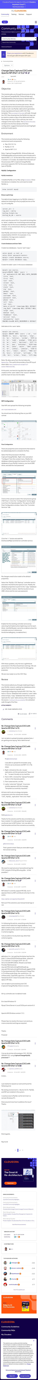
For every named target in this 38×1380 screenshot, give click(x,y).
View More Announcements (19, 1224)
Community (5, 14)
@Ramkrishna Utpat (12, 759)
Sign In (5, 22)
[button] (19, 388)
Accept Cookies (25, 1376)
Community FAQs (8, 1330)
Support (29, 14)
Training (13, 14)
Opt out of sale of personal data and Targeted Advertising (18, 1370)
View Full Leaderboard (19, 1289)
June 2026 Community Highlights (11, 1204)
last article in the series (29, 121)
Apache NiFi (13, 76)
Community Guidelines (10, 1327)
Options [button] (7, 65)
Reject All (12, 1376)
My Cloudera (6, 1334)
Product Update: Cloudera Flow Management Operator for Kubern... (17, 1214)
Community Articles (8, 61)
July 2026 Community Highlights (11, 1199)
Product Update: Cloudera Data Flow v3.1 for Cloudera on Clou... (19, 1220)
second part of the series (17, 113)
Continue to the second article (17, 700)
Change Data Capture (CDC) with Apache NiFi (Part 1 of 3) (16, 71)
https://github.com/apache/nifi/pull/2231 (12, 899)
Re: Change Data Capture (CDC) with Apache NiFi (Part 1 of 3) (15, 727)
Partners (21, 14)
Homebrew (27, 180)
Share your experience (14, 53)
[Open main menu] (36, 22)
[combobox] (19, 42)
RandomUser (4, 362)
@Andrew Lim (8, 815)
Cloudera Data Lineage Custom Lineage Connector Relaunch (18, 1209)
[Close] (34, 1341)
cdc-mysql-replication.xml (8, 409)
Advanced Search (6, 46)
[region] (19, 1359)
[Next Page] (23, 1150)
